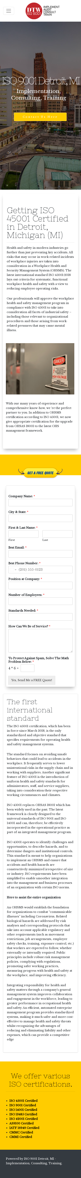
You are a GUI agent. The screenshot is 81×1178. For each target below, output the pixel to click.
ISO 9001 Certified (22, 1105)
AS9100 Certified (21, 1123)
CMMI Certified (20, 1137)
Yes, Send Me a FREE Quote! (31, 680)
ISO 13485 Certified (23, 1114)
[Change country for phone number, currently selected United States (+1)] (12, 569)
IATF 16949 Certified (24, 1128)
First (11, 540)
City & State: (18, 512)
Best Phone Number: (24, 563)
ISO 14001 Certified (23, 1110)
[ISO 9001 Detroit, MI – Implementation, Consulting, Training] (43, 11)
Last (45, 540)
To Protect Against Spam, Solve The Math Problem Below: (38, 659)
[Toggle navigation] (8, 11)
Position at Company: (25, 579)
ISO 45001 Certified (23, 1101)
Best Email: (17, 547)
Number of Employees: (26, 595)
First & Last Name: (23, 527)
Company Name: (21, 496)
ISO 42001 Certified (23, 1119)
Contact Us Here (40, 117)
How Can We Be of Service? (29, 626)
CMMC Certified (21, 1132)
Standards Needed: (23, 610)
